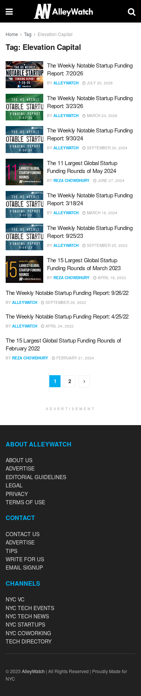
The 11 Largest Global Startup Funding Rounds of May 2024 (82, 166)
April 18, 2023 (111, 277)
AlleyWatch (66, 83)
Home (12, 34)
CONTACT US (22, 534)
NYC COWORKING (28, 633)
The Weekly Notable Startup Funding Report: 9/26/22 (67, 292)
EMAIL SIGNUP (24, 567)
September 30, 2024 (106, 147)
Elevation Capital (55, 34)
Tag (28, 34)
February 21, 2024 (74, 358)
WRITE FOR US (25, 559)
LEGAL (14, 485)
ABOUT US (19, 460)
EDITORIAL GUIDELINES (36, 477)
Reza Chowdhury (71, 180)
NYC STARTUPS (25, 624)
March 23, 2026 (101, 115)
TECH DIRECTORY (29, 641)
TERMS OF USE (25, 502)
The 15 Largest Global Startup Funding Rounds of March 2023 (84, 264)
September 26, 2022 (65, 302)
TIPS (11, 551)
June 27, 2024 (110, 180)
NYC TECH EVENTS (30, 608)
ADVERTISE (20, 468)
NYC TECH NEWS (27, 616)
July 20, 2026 (99, 83)
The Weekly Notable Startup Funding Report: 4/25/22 (67, 316)
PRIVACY (17, 494)
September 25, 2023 (106, 245)
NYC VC (15, 599)
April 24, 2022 (59, 326)
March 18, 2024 (101, 212)
